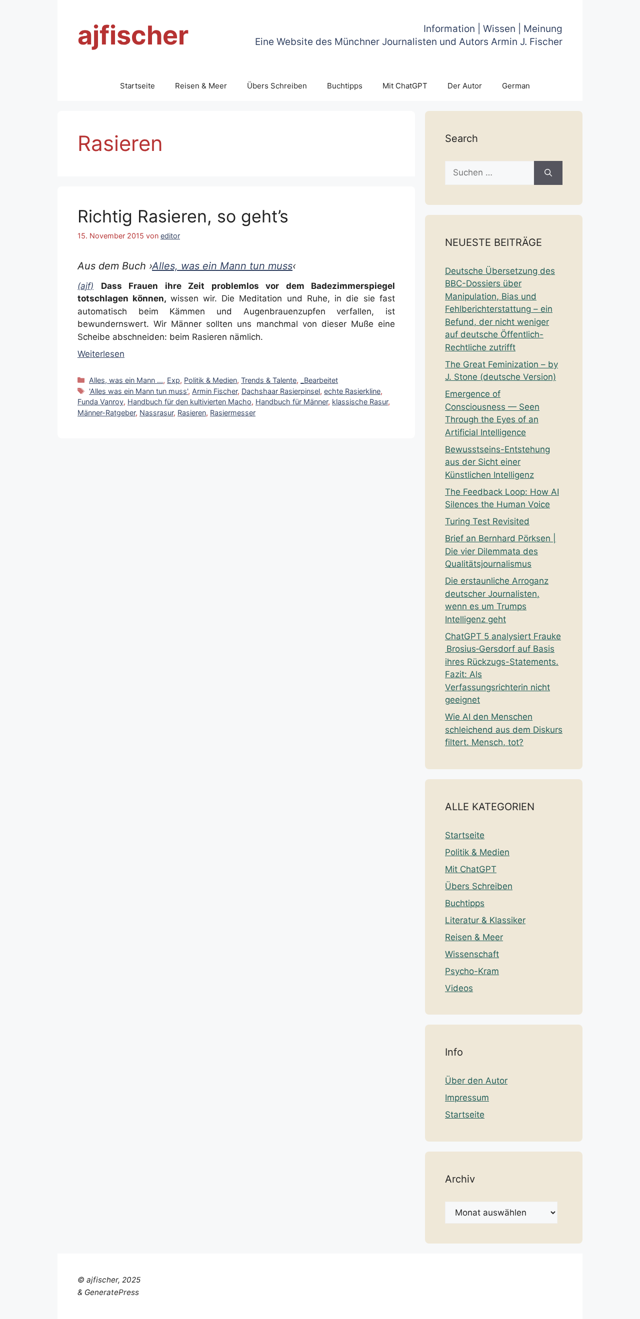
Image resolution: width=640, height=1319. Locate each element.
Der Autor (465, 85)
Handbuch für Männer (292, 401)
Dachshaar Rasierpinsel (281, 391)
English (408, 1305)
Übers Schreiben (277, 85)
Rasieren (192, 412)
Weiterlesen (101, 354)
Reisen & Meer (201, 85)
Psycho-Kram (472, 971)
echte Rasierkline (352, 391)
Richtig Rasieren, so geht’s (183, 216)
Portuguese (541, 1305)
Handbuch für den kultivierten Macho (190, 401)
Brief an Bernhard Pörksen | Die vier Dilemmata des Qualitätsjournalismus (500, 551)
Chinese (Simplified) (325, 1305)
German (516, 85)
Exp (173, 380)
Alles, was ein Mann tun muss (222, 266)
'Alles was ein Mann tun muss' (138, 391)
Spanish (616, 1305)
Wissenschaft (472, 954)
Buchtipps (344, 85)
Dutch (380, 1305)
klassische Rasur (360, 401)
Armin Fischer (215, 391)
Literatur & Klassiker (485, 920)
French (438, 1305)
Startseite (137, 85)
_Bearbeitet (319, 380)
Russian (582, 1305)
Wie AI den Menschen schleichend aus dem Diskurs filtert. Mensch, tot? (503, 729)
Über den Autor (476, 1081)
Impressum (467, 1098)
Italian (503, 1305)
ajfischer (133, 35)
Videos (459, 988)
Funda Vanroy (101, 401)
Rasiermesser (233, 412)
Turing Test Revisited (487, 521)
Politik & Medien (210, 380)
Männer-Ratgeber (107, 412)
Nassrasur (157, 412)
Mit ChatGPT (405, 85)
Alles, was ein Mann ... (126, 380)
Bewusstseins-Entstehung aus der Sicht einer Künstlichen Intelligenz (497, 462)
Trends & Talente (268, 380)
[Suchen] (548, 173)
